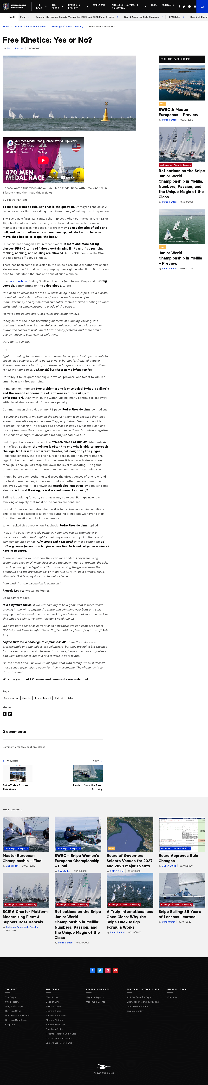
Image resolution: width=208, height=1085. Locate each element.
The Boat (39, 6)
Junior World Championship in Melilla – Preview (180, 258)
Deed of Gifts (53, 1001)
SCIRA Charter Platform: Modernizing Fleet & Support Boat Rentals (26, 916)
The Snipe (10, 997)
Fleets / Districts (54, 1020)
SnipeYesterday (135, 1010)
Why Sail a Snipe (14, 1006)
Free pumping (11, 698)
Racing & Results (74, 6)
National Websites (55, 1024)
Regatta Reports (95, 997)
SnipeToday (12, 865)
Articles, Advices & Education (30, 26)
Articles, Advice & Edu (143, 989)
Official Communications (59, 1038)
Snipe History (12, 1001)
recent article (17, 281)
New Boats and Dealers (17, 1015)
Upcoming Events (95, 1001)
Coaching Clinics (54, 1029)
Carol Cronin (168, 921)
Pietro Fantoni (15, 48)
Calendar (99, 4)
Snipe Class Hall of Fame (59, 1042)
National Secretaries (56, 1015)
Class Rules (52, 997)
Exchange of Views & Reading (67, 26)
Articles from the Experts (140, 997)
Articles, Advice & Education (125, 6)
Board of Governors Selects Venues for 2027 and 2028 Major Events (130, 860)
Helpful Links (176, 989)
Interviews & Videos (137, 1006)
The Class (55, 6)
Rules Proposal (54, 1006)
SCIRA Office (116, 870)
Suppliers (10, 1024)
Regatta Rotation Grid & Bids (61, 1033)
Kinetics (26, 698)
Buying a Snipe (13, 1010)
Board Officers (53, 1010)
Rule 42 (59, 698)
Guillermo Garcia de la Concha (21, 927)
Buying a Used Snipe (16, 1020)
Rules (70, 698)
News (154, 4)
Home (6, 26)
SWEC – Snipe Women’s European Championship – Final (77, 860)
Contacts (168, 4)
